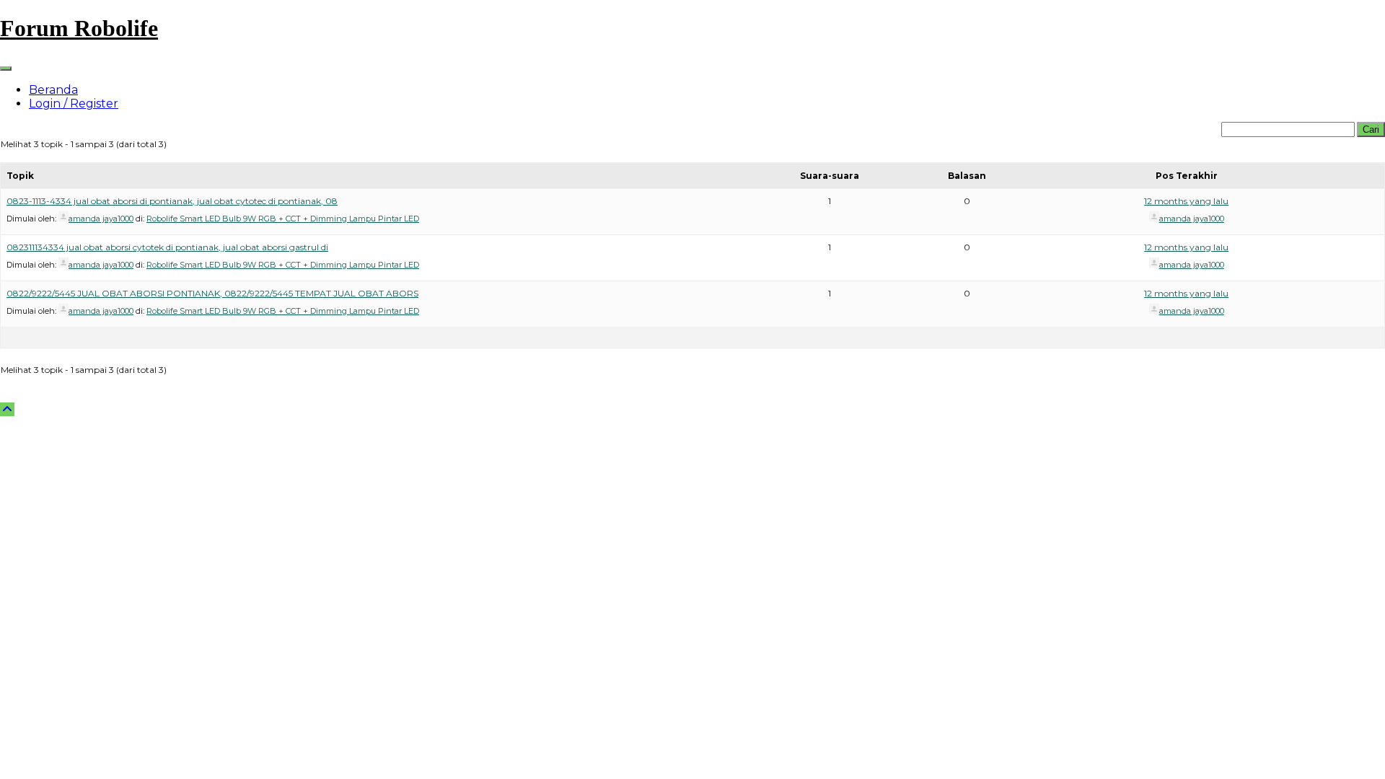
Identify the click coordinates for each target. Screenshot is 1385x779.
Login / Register (73, 103)
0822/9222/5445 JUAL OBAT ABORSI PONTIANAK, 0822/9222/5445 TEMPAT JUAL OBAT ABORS (212, 293)
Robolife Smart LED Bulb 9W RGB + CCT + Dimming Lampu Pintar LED (282, 219)
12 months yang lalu (1186, 200)
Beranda (53, 90)
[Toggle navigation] (6, 68)
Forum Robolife (79, 28)
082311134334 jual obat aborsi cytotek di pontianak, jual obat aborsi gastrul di (167, 247)
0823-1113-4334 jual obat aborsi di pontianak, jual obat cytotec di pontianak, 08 (172, 200)
